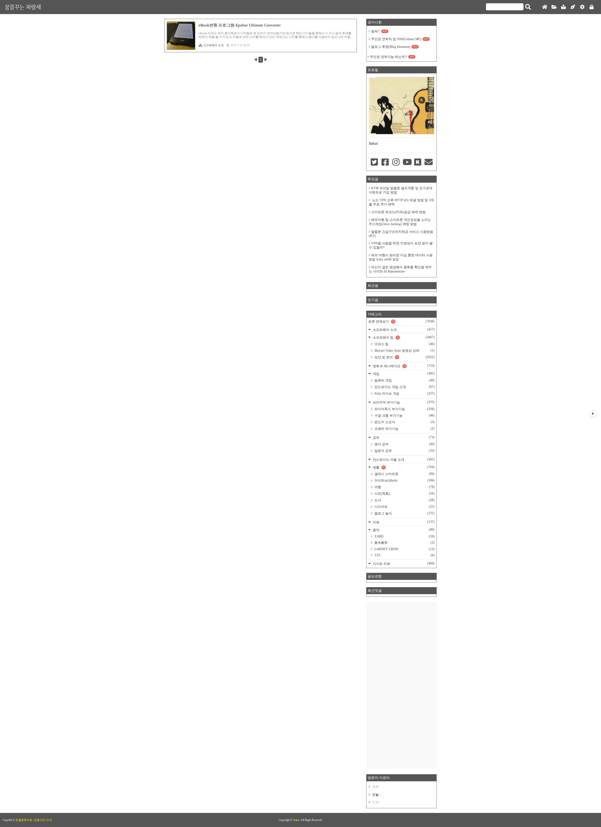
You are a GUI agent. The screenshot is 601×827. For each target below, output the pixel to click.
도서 (404, 500)
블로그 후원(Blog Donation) (394, 47)
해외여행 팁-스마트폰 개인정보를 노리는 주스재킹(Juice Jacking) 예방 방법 (400, 222)
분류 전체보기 (401, 321)
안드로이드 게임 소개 (404, 387)
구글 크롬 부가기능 (404, 415)
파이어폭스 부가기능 (404, 409)
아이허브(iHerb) (404, 480)
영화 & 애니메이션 (403, 366)
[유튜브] (406, 162)
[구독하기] (592, 413)
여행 (404, 487)
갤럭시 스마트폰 (404, 474)
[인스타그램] (396, 162)
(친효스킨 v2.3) (43, 820)
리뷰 (403, 522)
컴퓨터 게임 (404, 380)
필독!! (379, 31)
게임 (403, 374)
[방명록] (563, 7)
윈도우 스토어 (404, 422)
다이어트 (404, 507)
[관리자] (582, 7)
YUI (404, 555)
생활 (403, 467)
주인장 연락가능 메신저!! (392, 57)
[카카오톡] (417, 162)
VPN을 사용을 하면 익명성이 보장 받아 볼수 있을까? (401, 245)
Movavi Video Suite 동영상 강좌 (404, 350)
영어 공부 (404, 444)
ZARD (404, 536)
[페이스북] (385, 162)
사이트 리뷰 (403, 564)
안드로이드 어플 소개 (403, 459)
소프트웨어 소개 (213, 45)
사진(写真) (404, 493)
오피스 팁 (404, 344)
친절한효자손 (23, 820)
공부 (403, 437)
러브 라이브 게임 (404, 393)
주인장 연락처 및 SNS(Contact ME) (399, 39)
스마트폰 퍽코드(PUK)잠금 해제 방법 (398, 212)
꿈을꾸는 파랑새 (23, 7)
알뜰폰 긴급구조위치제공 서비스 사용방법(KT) (401, 234)
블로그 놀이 (404, 513)
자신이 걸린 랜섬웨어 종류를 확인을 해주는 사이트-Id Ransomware (400, 269)
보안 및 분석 (404, 357)
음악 (403, 530)
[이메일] (428, 162)
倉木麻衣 (404, 542)
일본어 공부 (404, 451)
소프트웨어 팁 (403, 337)
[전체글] (554, 7)
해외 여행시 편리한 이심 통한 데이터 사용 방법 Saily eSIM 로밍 (401, 257)
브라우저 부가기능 (403, 402)
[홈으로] (544, 7)
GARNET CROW (404, 549)
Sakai (296, 820)
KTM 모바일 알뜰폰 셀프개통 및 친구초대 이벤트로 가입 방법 (400, 190)
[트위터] (374, 162)
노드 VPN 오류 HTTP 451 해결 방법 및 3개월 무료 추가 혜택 (401, 202)
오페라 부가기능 (404, 428)
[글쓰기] (573, 7)
